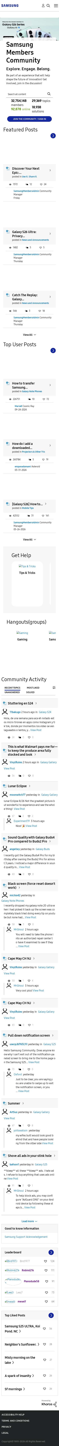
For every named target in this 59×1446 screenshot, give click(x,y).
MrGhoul (19, 929)
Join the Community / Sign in (29, 119)
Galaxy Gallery (48, 762)
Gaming (22, 639)
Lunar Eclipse (17, 786)
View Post (35, 730)
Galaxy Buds (43, 849)
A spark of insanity (18, 1376)
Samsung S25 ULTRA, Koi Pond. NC (22, 1328)
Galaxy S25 (49, 1044)
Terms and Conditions (16, 1420)
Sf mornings (14, 1389)
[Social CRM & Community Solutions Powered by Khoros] (49, 1403)
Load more (28, 1221)
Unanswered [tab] (12, 692)
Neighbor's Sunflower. (21, 1344)
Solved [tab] (30, 692)
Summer (14, 1103)
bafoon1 (14, 1164)
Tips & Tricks (27, 573)
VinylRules (16, 762)
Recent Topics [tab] (12, 687)
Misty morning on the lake (20, 1360)
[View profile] (4, 712)
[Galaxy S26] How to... (27, 504)
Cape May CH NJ (19, 958)
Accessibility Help (13, 1414)
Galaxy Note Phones (32, 391)
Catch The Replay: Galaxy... (25, 297)
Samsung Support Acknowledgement (26, 1236)
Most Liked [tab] (33, 687)
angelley (15, 849)
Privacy (6, 1426)
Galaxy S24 (45, 712)
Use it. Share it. (29, 176)
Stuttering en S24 (20, 703)
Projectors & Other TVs (33, 451)
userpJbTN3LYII (19, 1044)
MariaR (18, 406)
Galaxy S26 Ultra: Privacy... (24, 234)
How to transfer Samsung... (23, 385)
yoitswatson (21, 1130)
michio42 (15, 895)
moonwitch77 (17, 794)
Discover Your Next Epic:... (25, 171)
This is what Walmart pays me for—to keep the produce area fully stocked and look (33, 750)
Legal (5, 1433)
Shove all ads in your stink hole (30, 1156)
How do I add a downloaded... (22, 446)
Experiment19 (22, 821)
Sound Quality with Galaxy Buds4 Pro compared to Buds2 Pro (31, 839)
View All (27, 334)
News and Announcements (35, 240)
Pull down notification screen (29, 1035)
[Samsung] (9, 5)
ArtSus (13, 1112)
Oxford (18, 1074)
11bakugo (15, 712)
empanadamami (23, 466)
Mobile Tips (28, 508)
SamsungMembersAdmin (26, 191)
